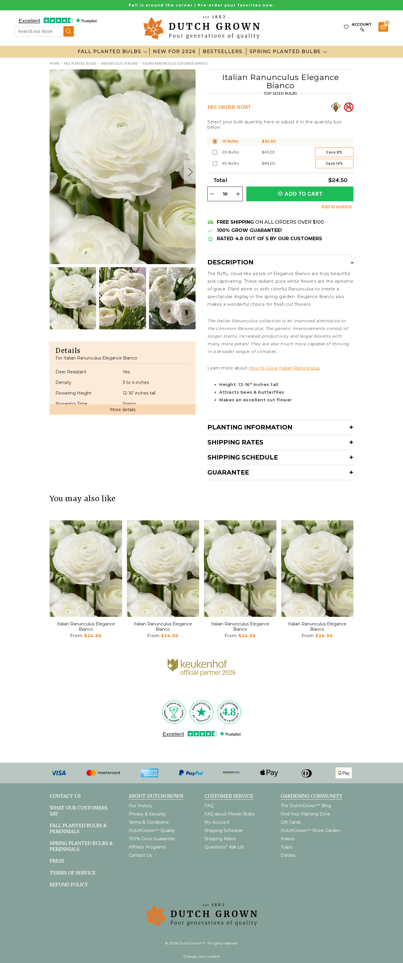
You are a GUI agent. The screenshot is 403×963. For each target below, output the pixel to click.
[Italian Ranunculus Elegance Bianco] (86, 568)
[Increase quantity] (238, 194)
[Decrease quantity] (212, 194)
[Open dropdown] (145, 52)
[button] (190, 172)
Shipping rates (235, 442)
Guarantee (228, 472)
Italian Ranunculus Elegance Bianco (86, 626)
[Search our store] (68, 31)
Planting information (249, 427)
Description (230, 262)
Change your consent (201, 956)
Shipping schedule (242, 457)
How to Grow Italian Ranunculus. (285, 368)
